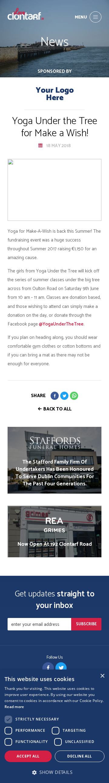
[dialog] (54, 726)
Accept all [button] (28, 756)
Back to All (57, 409)
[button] (54, 772)
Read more (14, 706)
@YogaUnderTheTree (61, 324)
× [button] (102, 676)
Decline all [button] (79, 756)
